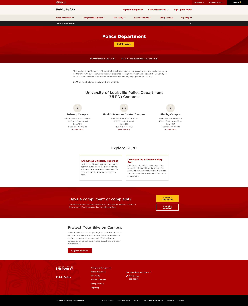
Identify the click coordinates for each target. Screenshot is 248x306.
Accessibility (107, 301)
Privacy (170, 301)
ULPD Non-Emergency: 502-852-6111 (141, 59)
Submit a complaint (167, 207)
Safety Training (97, 284)
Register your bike (79, 251)
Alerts (136, 301)
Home (59, 23)
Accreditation (123, 301)
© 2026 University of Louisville (70, 301)
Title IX (181, 301)
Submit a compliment (167, 199)
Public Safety (63, 277)
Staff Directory (124, 44)
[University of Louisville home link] (61, 2)
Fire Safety (95, 276)
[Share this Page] (190, 23)
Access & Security (98, 280)
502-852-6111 (77, 130)
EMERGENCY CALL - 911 (104, 59)
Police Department (98, 272)
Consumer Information (153, 301)
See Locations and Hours (138, 272)
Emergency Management (101, 268)
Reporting (95, 288)
